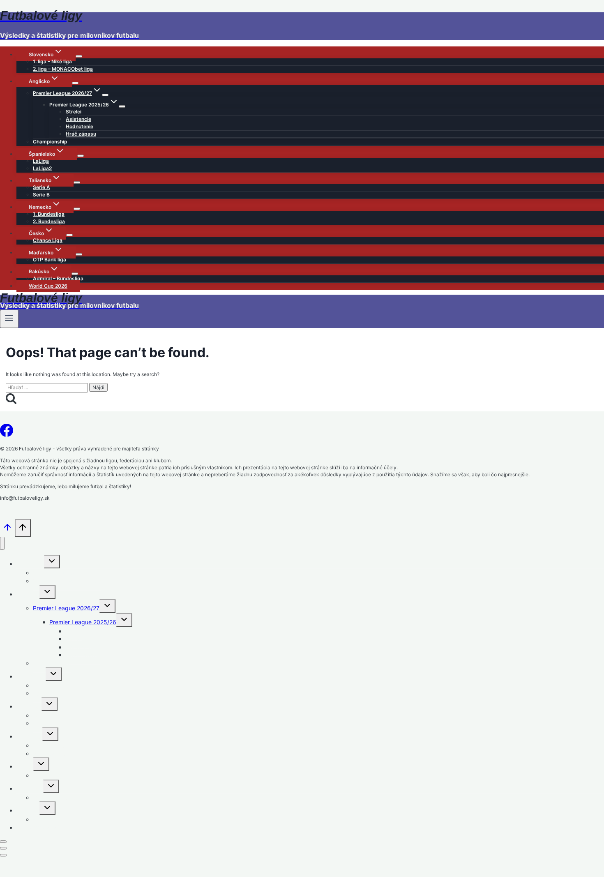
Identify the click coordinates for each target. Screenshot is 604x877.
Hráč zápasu (81, 134)
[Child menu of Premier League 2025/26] (122, 106)
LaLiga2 (42, 168)
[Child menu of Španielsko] (80, 156)
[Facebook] (6, 432)
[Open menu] (9, 319)
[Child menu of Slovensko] (79, 56)
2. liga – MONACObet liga (63, 69)
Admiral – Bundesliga (58, 278)
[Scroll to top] (7, 530)
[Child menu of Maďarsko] (79, 254)
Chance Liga (47, 240)
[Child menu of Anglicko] (75, 83)
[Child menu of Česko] (69, 235)
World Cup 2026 (48, 286)
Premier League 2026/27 (66, 608)
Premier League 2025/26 (82, 622)
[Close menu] (2, 543)
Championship (50, 141)
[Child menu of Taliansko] (77, 182)
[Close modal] (3, 841)
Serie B (41, 195)
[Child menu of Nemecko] (77, 209)
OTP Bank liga (49, 259)
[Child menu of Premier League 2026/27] (105, 95)
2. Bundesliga (49, 221)
